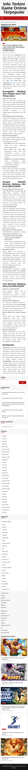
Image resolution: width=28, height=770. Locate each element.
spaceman (3, 613)
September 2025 (6, 457)
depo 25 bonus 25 (5, 615)
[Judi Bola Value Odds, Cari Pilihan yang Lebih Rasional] (14, 722)
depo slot (3, 605)
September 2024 (6, 488)
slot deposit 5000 (5, 632)
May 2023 (4, 512)
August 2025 (5, 459)
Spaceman (4, 581)
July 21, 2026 (9, 710)
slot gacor (4, 556)
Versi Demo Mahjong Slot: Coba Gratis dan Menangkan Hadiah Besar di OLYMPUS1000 (14, 48)
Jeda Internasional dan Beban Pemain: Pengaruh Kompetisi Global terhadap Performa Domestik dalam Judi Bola (13, 404)
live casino (4, 529)
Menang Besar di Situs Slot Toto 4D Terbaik (12, 398)
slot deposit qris (4, 593)
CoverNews (20, 766)
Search (3, 377)
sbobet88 (4, 546)
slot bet (2, 595)
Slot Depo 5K (5, 554)
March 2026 (5, 446)
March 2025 (5, 473)
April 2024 (4, 502)
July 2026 (4, 436)
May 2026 (4, 441)
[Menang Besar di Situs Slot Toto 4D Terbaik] (14, 672)
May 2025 (4, 467)
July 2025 (4, 462)
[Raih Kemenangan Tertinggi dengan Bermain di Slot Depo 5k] (14, 747)
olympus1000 (5, 537)
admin (5, 52)
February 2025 (5, 475)
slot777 (4, 570)
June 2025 (4, 465)
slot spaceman (4, 630)
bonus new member (5, 600)
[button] (2, 18)
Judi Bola (4, 527)
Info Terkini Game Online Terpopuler (14, 8)
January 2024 (5, 504)
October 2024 (5, 486)
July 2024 (4, 494)
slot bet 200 (5, 551)
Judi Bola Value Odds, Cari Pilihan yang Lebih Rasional (12, 410)
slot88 (3, 575)
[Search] (26, 18)
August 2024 (5, 491)
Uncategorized (5, 589)
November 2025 (6, 451)
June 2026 (4, 438)
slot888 (4, 578)
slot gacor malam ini (5, 625)
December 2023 (6, 507)
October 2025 (5, 454)
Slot (3, 43)
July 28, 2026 (9, 684)
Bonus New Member (6, 521)
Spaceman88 (5, 583)
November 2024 (6, 483)
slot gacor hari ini (6, 562)
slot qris (4, 564)
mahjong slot (14, 82)
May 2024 (4, 499)
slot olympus (4, 618)
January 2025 (5, 478)
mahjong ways (4, 610)
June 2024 (4, 496)
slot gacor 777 (5, 559)
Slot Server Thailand (7, 567)
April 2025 (4, 470)
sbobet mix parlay (6, 543)
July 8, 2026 (9, 735)
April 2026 (4, 444)
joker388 (3, 597)
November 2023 (6, 509)
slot (2, 627)
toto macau (3, 602)
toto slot (4, 586)
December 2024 (6, 480)
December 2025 (6, 449)
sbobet (3, 540)
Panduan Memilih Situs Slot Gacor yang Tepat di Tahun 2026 (13, 393)
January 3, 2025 (11, 52)
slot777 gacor (5, 573)
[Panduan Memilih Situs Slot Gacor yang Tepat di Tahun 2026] (14, 647)
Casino (3, 524)
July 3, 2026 (9, 760)
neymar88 (4, 535)
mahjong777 (4, 607)
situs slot (3, 622)
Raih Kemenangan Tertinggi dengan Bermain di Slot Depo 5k (13, 416)
